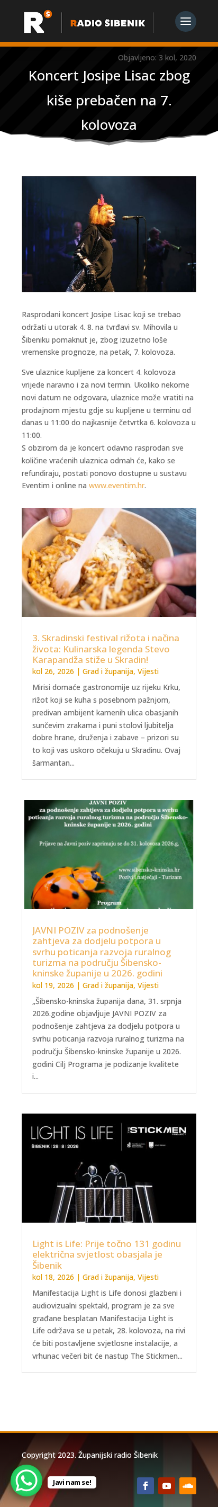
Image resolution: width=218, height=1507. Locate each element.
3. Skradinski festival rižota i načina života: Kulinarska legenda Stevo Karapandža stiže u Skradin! (105, 649)
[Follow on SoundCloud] (187, 1485)
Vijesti (148, 671)
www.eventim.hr (116, 485)
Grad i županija (108, 671)
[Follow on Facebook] (145, 1485)
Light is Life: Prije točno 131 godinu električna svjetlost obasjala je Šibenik (106, 1254)
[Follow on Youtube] (166, 1485)
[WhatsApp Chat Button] (26, 1480)
